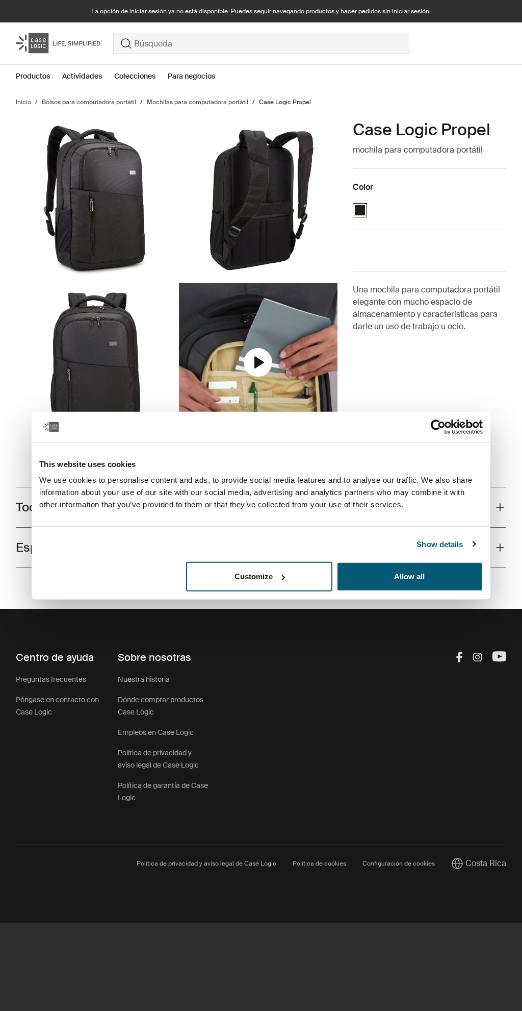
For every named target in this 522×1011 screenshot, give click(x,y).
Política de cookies (319, 863)
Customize (253, 576)
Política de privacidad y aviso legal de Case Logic (206, 863)
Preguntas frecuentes (51, 679)
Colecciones (134, 76)
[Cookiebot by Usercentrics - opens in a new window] (438, 426)
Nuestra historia (144, 679)
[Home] (64, 43)
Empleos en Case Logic (156, 732)
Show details (439, 543)
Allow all (409, 576)
